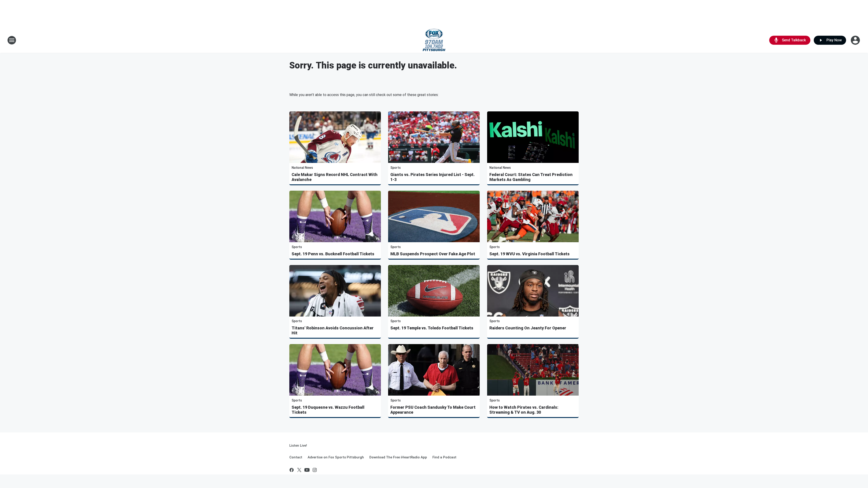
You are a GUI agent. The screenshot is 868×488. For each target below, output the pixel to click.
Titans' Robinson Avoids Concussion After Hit (333, 330)
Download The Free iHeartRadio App (398, 457)
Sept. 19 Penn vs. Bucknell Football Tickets (333, 253)
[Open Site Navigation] (11, 40)
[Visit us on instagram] (314, 470)
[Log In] (856, 40)
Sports (395, 167)
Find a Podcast (444, 457)
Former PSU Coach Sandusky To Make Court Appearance (433, 410)
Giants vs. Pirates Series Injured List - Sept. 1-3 (432, 177)
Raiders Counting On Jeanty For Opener (527, 328)
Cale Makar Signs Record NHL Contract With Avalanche (334, 177)
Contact (295, 457)
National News (302, 167)
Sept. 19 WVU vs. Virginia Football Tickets (529, 253)
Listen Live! (298, 445)
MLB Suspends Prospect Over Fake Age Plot (432, 253)
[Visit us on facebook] (291, 470)
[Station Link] (434, 40)
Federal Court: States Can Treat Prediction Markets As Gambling (531, 177)
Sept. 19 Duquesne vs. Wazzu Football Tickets (328, 410)
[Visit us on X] (299, 470)
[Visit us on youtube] (307, 470)
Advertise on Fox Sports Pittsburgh (336, 457)
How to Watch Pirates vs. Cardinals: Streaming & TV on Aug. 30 (523, 410)
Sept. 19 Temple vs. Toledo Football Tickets (431, 328)
